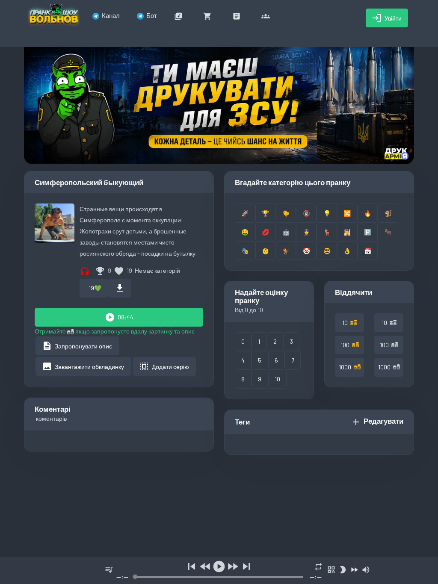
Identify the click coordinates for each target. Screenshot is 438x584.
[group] (219, 571)
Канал (111, 15)
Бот (151, 15)
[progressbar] (219, 577)
